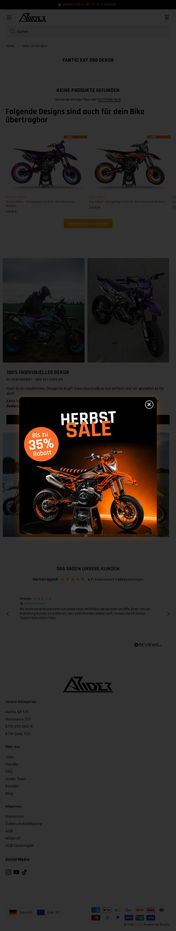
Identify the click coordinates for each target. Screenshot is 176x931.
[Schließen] (149, 404)
